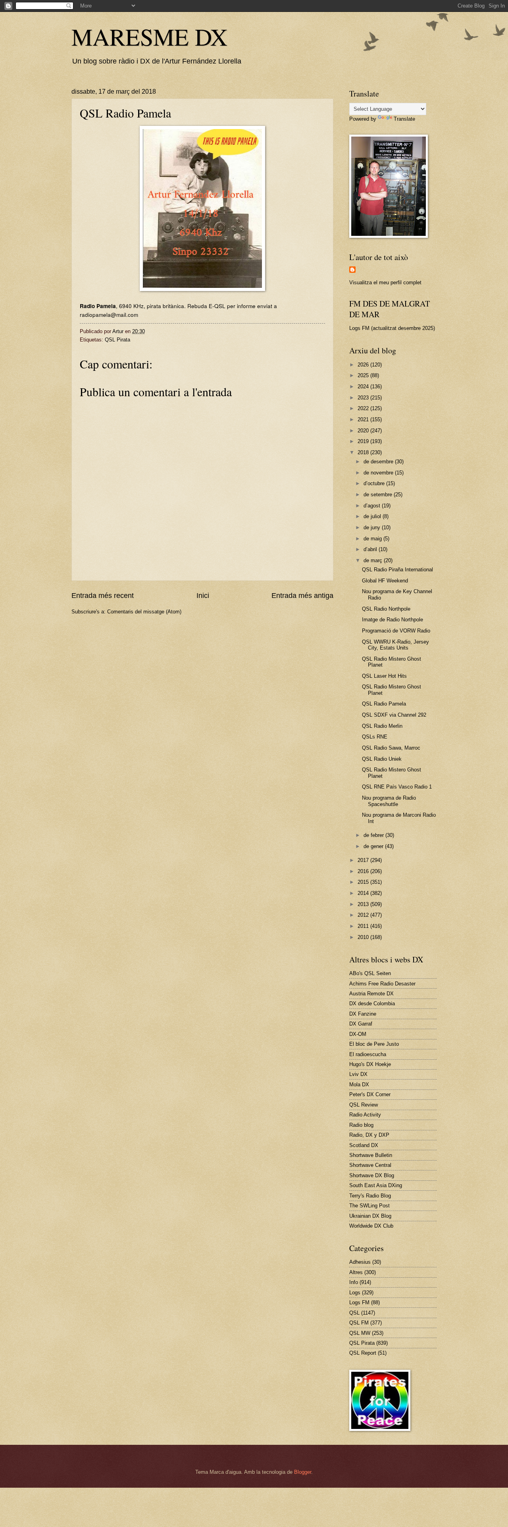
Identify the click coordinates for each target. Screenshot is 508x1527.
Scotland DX (363, 1145)
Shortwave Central (370, 1165)
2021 (364, 419)
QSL (354, 1313)
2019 (364, 441)
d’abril (371, 549)
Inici (202, 596)
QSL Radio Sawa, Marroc (391, 748)
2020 (364, 431)
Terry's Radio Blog (370, 1196)
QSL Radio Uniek (382, 759)
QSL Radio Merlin (382, 726)
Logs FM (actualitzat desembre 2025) (392, 328)
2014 (364, 893)
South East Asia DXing (375, 1185)
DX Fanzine (362, 1014)
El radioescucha (367, 1054)
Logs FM (359, 1302)
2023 (364, 398)
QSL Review (363, 1105)
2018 (364, 452)
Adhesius (360, 1262)
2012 (364, 915)
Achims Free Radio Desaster (382, 984)
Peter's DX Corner (370, 1094)
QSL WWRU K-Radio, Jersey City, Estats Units (395, 645)
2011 (364, 926)
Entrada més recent (102, 596)
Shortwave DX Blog (371, 1175)
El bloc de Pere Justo (374, 1044)
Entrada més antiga (302, 596)
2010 (364, 937)
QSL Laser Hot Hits (384, 676)
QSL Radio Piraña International (397, 570)
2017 (364, 860)
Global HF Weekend (385, 581)
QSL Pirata (117, 340)
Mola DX (359, 1084)
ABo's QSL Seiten (370, 973)
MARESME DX (149, 36)
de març (374, 560)
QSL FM (359, 1323)
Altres (356, 1272)
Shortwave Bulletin (370, 1155)
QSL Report (362, 1353)
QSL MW (359, 1333)
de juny (373, 527)
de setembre (379, 494)
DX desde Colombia (372, 1003)
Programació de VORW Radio (396, 631)
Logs (354, 1293)
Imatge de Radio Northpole (392, 620)
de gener (374, 846)
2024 (364, 386)
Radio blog (361, 1125)
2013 (364, 904)
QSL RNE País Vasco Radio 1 (397, 787)
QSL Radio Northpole (386, 609)
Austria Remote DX (371, 994)
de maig (373, 539)
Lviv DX (358, 1074)
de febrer (374, 835)
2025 (364, 375)
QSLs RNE (374, 737)
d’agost (373, 506)
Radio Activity (365, 1115)
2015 (364, 882)
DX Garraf (360, 1024)
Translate (404, 119)
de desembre (379, 462)
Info (353, 1282)
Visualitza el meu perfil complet (385, 282)
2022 (364, 408)
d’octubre (375, 483)
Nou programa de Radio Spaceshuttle (389, 801)
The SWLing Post (369, 1206)
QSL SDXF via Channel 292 (394, 715)
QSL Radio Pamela (384, 704)
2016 (364, 871)
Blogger (302, 1472)
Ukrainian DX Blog (370, 1216)
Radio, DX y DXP (369, 1135)
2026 (364, 365)
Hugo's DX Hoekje (370, 1064)
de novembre (379, 473)
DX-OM (357, 1034)
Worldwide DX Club (371, 1226)
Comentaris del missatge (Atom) (144, 612)
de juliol (373, 516)
